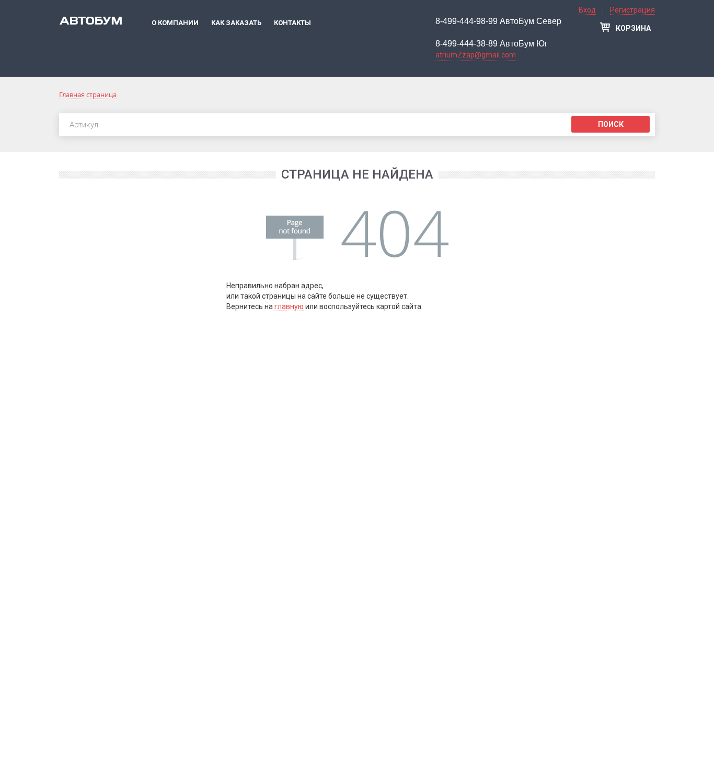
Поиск (611, 124)
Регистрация (632, 10)
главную (289, 306)
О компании (175, 23)
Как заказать (236, 23)
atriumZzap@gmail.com (475, 55)
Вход (587, 10)
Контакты (292, 23)
